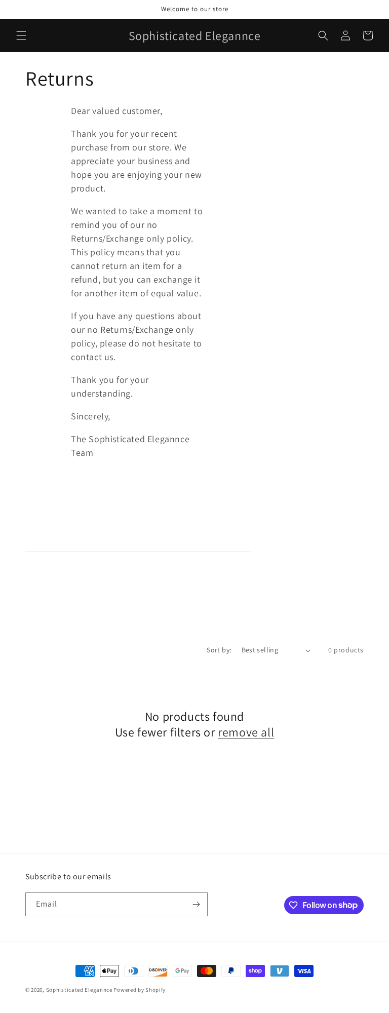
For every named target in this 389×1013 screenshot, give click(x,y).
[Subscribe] (196, 904)
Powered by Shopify (139, 989)
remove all (246, 732)
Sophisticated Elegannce (79, 989)
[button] (21, 35)
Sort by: (219, 649)
